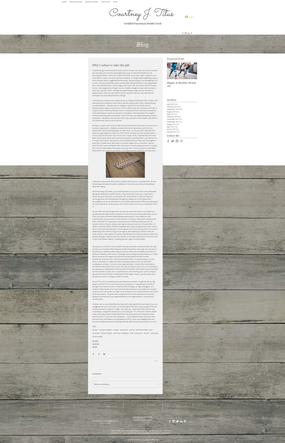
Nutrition (95, 344)
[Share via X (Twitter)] (99, 354)
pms (151, 330)
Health (94, 347)
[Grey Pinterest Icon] (191, 33)
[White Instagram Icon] (173, 421)
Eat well (95, 341)
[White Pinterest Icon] (185, 421)
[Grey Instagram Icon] (185, 33)
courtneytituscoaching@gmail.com (105, 421)
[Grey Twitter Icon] (173, 141)
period (131, 330)
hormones (124, 330)
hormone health (141, 330)
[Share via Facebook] (93, 354)
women (95, 330)
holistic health (106, 333)
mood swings (97, 336)
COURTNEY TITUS (142, 417)
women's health (105, 330)
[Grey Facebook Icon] (182, 33)
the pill (146, 333)
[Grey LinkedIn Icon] (188, 33)
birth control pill (136, 333)
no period (96, 333)
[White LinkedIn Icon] (181, 421)
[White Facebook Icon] (170, 421)
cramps (116, 330)
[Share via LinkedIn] (104, 354)
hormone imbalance (121, 333)
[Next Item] (193, 71)
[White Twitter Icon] (177, 421)
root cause (154, 333)
